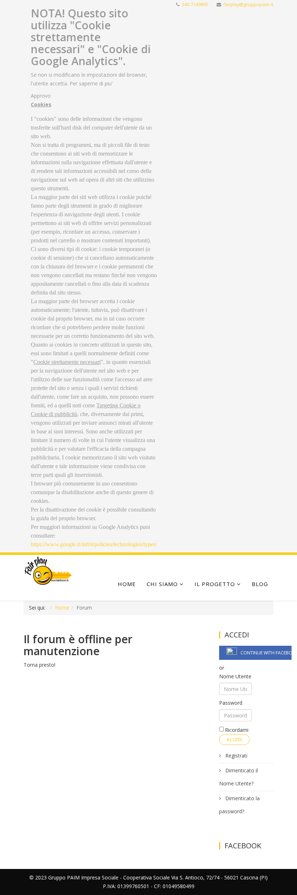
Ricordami (236, 729)
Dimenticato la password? (239, 805)
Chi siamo (162, 584)
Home (127, 584)
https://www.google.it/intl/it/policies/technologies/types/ (94, 544)
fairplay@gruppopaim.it (248, 4)
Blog (260, 584)
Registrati (235, 755)
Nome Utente (235, 676)
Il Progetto (214, 584)
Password (230, 702)
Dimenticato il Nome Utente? (238, 777)
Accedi (234, 740)
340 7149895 (195, 4)
